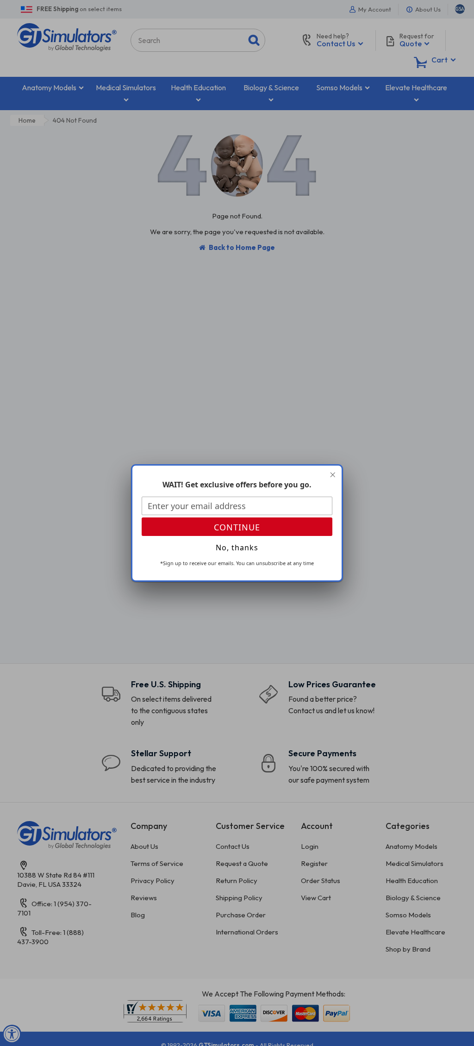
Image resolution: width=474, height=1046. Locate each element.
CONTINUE (237, 527)
